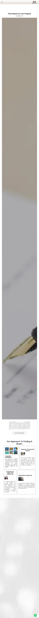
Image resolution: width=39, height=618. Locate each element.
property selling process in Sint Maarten (18, 429)
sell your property (20, 422)
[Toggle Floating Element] (35, 615)
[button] (2, 2)
